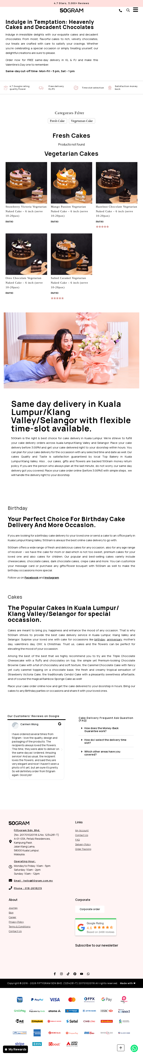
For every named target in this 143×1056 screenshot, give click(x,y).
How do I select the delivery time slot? (105, 741)
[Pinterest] (75, 974)
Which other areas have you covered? (102, 753)
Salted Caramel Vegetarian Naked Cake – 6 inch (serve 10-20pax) (69, 283)
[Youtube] (82, 974)
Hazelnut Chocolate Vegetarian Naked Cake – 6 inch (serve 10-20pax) (116, 211)
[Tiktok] (68, 974)
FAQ (77, 839)
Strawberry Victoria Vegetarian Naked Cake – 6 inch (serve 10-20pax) (26, 211)
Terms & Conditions (19, 926)
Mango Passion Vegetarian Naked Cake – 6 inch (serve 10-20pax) (69, 211)
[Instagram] (61, 974)
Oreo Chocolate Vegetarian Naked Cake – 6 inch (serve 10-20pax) (24, 283)
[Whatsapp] (88, 974)
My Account (82, 830)
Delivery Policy (83, 844)
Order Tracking (83, 849)
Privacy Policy (16, 921)
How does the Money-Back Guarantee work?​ (101, 729)
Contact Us (81, 835)
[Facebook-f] (55, 974)
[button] (11, 749)
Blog (11, 912)
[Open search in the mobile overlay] (128, 10)
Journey (13, 908)
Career (12, 917)
